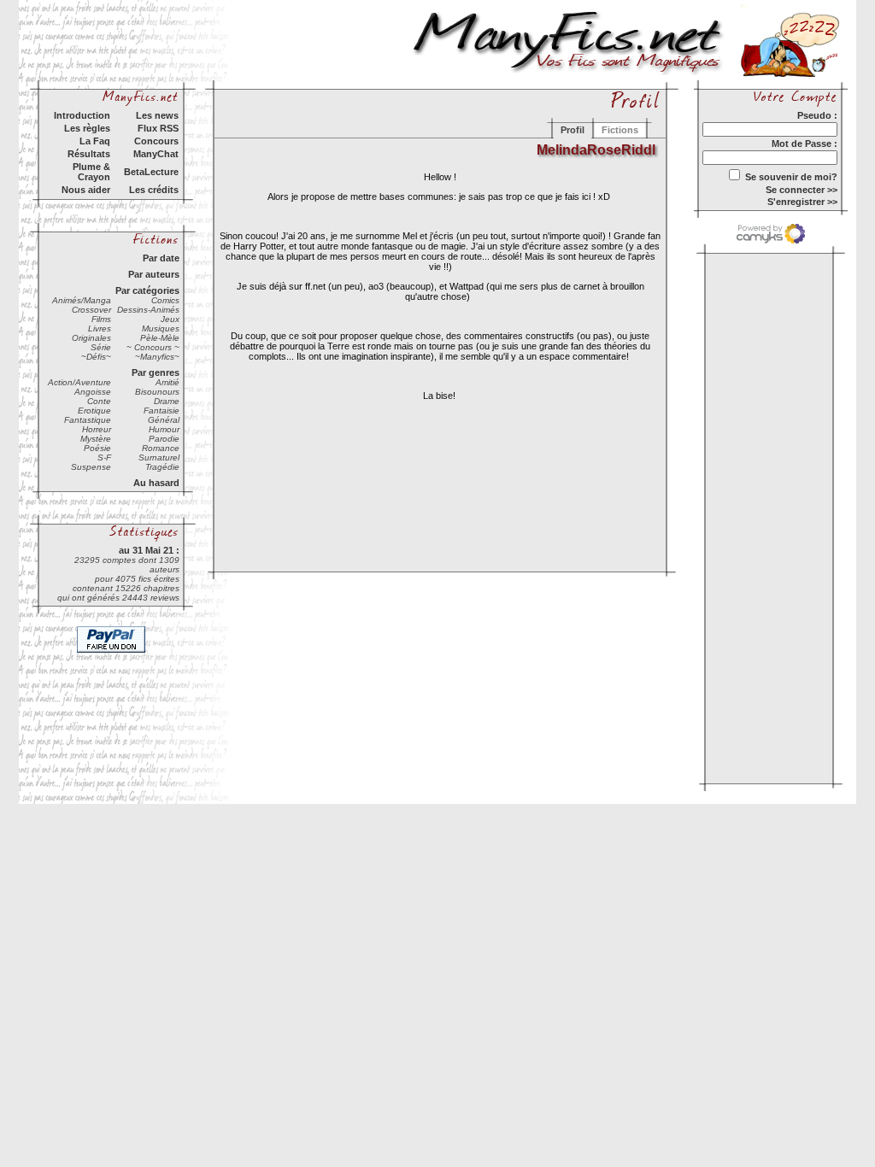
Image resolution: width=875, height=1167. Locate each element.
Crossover (91, 309)
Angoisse (92, 391)
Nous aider (86, 190)
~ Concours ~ (152, 347)
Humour (164, 429)
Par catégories (147, 290)
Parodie (164, 438)
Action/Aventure (79, 382)
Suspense (91, 467)
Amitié (167, 382)
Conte (99, 401)
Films (101, 319)
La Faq (94, 141)
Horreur (96, 429)
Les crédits (154, 190)
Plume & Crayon (91, 171)
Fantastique (87, 420)
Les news (157, 115)
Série (101, 347)
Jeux (170, 319)
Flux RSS (158, 128)
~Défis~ (96, 356)
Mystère (95, 438)
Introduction (82, 115)
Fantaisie (161, 410)
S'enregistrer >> (802, 201)
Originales (91, 338)
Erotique (94, 410)
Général (163, 420)
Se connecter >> (801, 190)
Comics (165, 300)
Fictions (620, 130)
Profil (572, 130)
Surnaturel (158, 457)
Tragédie (162, 467)
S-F (104, 457)
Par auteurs (153, 274)
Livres (99, 328)
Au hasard (156, 483)
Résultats (89, 154)
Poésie (97, 448)
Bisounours (157, 391)
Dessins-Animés (148, 309)
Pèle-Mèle (159, 338)
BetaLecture (151, 172)
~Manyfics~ (157, 356)
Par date (161, 258)
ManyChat (156, 154)
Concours (156, 141)
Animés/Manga (81, 300)
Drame (166, 401)
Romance (160, 448)
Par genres (155, 372)
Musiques (160, 328)
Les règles (87, 128)
